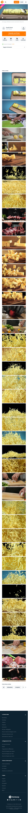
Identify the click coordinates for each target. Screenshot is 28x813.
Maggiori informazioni (7, 46)
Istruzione (4, 737)
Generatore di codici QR (7, 746)
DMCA (3, 756)
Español (4, 791)
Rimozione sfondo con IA (7, 744)
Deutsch (4, 795)
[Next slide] (23, 697)
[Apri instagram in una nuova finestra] (9, 809)
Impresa (4, 734)
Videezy (3, 732)
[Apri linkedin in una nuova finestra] (11, 809)
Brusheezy (4, 727)
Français (4, 798)
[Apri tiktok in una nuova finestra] (15, 809)
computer (17, 697)
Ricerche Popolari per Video (8, 766)
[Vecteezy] (2, 2)
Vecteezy (4, 730)
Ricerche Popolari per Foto (8, 763)
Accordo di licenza (6, 754)
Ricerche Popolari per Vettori (8, 761)
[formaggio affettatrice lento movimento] (13, 78)
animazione (9, 697)
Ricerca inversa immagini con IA (9, 741)
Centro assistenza (6, 773)
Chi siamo (4, 778)
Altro (3, 800)
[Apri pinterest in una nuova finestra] (13, 809)
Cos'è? (13, 44)
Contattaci (4, 776)
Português (4, 793)
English (3, 788)
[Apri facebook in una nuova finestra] (7, 809)
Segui (23, 29)
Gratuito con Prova (14, 33)
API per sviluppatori (6, 739)
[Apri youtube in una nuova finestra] (19, 809)
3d (3, 697)
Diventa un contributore (7, 780)
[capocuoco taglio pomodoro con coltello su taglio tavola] (13, 322)
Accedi (22, 2)
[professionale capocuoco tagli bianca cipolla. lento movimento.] (13, 657)
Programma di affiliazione (7, 759)
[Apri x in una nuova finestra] (17, 809)
